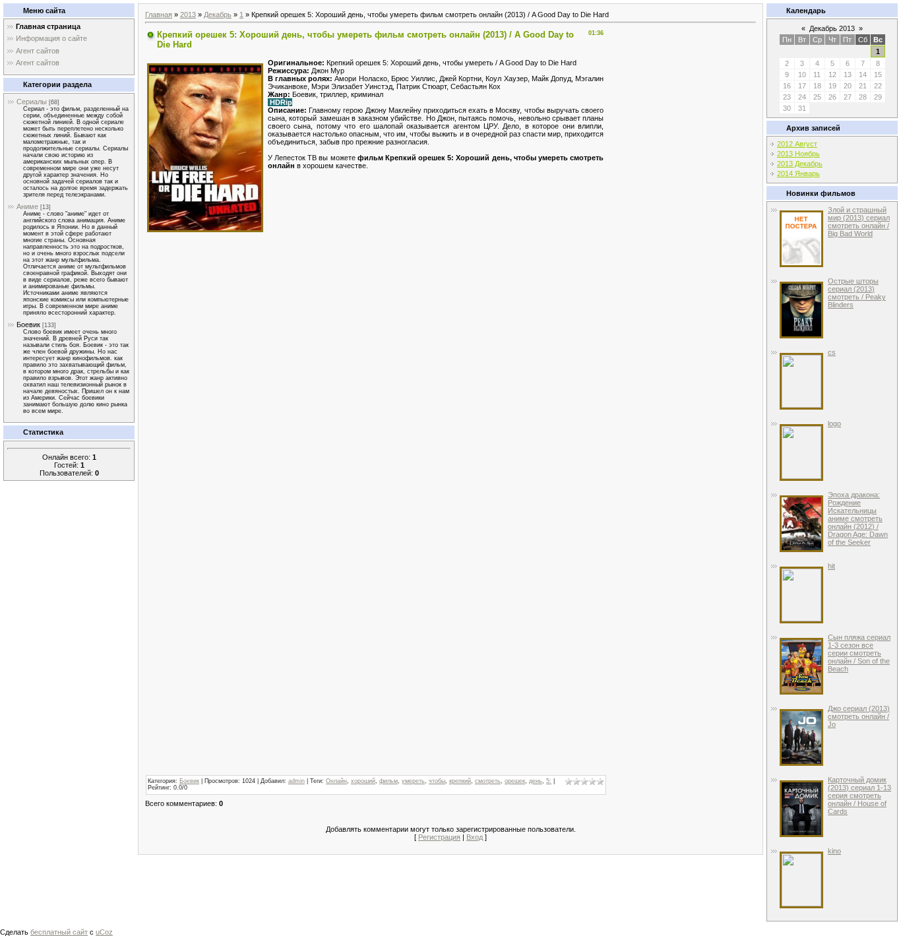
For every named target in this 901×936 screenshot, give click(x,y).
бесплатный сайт (59, 932)
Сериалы (31, 102)
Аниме (27, 206)
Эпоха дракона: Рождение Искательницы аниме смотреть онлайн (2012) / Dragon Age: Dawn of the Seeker (858, 518)
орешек (515, 781)
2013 (188, 14)
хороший (363, 781)
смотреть (488, 781)
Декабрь (218, 14)
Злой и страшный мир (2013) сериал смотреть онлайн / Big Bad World (859, 221)
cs (832, 352)
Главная (158, 14)
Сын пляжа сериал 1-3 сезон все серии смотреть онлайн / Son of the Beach (859, 653)
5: (548, 781)
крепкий (460, 781)
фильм (388, 781)
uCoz (104, 932)
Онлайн (336, 781)
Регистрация (439, 837)
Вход (474, 837)
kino (834, 851)
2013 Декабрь (800, 164)
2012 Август (797, 144)
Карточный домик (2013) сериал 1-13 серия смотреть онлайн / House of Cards (859, 795)
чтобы (437, 781)
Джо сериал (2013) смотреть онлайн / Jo (859, 716)
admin (296, 781)
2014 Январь (798, 173)
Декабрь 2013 (832, 28)
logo (834, 423)
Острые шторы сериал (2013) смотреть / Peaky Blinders (857, 293)
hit (831, 566)
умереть (413, 781)
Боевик (28, 324)
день (535, 781)
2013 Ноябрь (798, 154)
